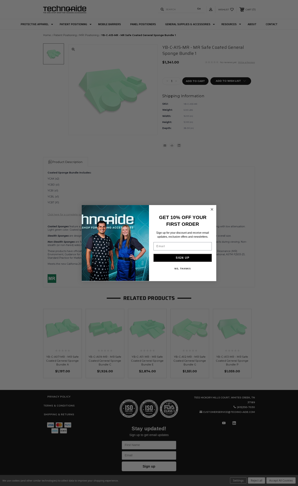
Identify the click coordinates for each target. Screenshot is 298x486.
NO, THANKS (183, 268)
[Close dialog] (212, 209)
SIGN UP (183, 257)
